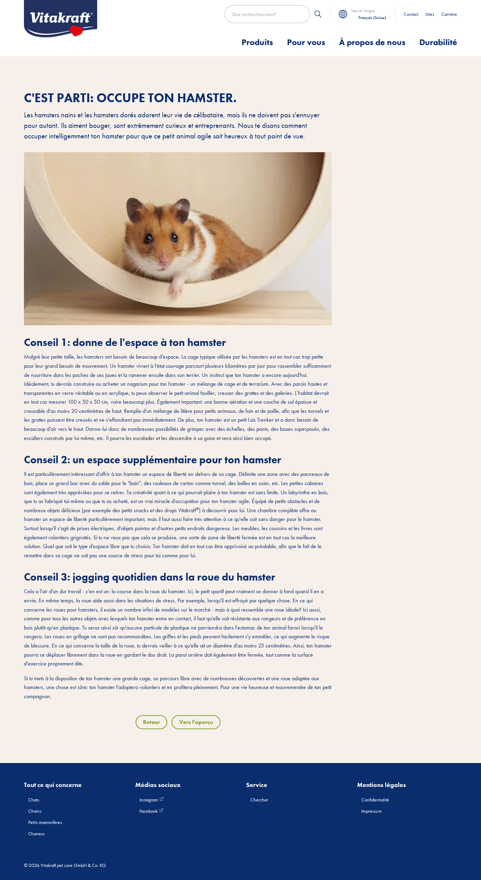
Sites (429, 14)
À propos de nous (372, 42)
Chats (33, 800)
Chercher (259, 800)
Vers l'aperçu (196, 722)
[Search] (318, 14)
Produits (257, 42)
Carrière (449, 14)
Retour (151, 722)
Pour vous (306, 42)
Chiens (35, 811)
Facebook (149, 811)
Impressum (371, 811)
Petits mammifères (45, 822)
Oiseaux (36, 833)
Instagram (149, 800)
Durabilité (438, 42)
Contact (411, 14)
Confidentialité (375, 800)
